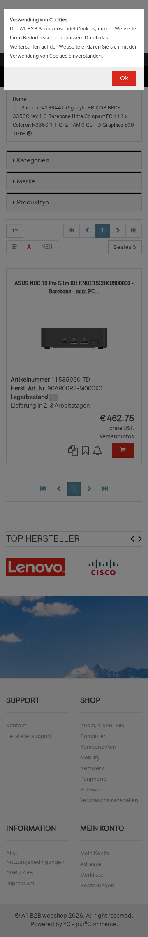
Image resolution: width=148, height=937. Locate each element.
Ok (124, 78)
